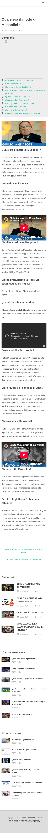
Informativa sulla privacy (30, 821)
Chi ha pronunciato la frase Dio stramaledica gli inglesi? (25, 92)
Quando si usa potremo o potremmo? (28, 679)
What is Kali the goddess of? (24, 750)
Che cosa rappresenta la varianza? (27, 782)
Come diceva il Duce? (14, 84)
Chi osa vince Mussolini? (16, 107)
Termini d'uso (13, 821)
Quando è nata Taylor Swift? (24, 659)
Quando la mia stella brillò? (17, 97)
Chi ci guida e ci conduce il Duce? (20, 103)
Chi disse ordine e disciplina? (18, 87)
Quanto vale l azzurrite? (22, 760)
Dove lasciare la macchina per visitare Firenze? (30, 627)
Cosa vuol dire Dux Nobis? (17, 100)
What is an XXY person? (22, 714)
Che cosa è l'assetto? (30, 612)
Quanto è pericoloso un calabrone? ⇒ (24, 559)
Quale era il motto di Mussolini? (19, 80)
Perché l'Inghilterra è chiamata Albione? (23, 113)
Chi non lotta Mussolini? (16, 110)
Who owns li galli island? (23, 739)
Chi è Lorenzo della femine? (24, 669)
